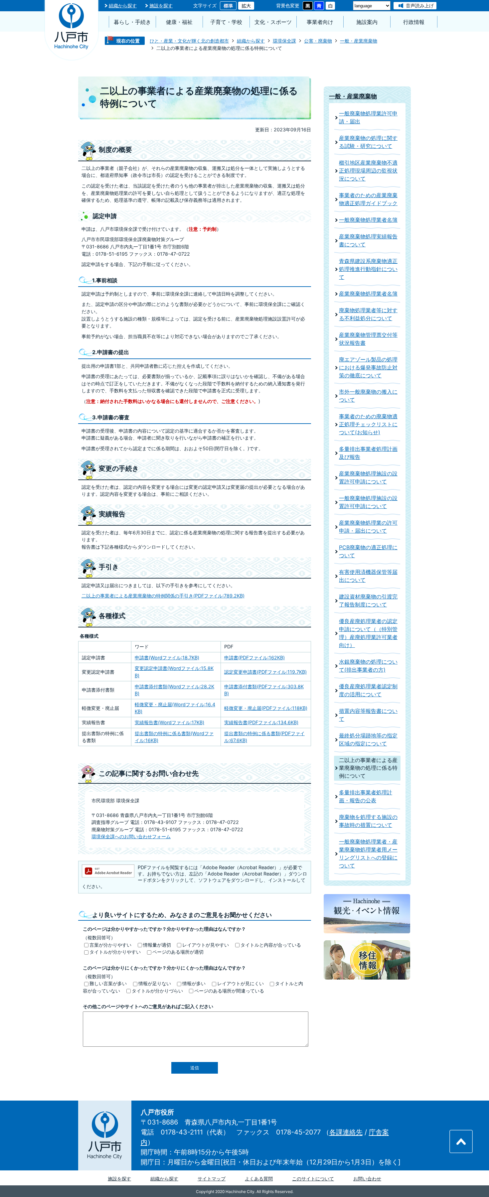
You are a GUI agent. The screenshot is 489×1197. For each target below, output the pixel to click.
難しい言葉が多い (108, 983)
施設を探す (161, 5)
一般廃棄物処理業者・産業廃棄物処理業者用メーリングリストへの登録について (368, 854)
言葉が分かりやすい (110, 945)
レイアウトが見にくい (240, 983)
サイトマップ (212, 1178)
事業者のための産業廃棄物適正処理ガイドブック (368, 199)
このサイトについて (313, 1178)
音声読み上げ (420, 5)
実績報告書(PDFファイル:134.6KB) (261, 722)
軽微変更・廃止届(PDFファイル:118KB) (265, 708)
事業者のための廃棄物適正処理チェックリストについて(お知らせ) (368, 424)
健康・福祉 (179, 22)
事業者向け (320, 22)
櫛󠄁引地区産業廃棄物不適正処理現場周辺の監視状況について (368, 171)
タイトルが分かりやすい (115, 952)
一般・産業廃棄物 (358, 41)
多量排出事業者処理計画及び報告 (368, 453)
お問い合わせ (367, 1178)
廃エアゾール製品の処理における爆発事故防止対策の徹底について (368, 367)
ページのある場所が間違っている (229, 991)
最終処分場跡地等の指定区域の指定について (368, 739)
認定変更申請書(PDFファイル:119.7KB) (265, 672)
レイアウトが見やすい (205, 945)
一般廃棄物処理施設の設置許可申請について (368, 502)
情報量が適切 (157, 945)
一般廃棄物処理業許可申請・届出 (368, 117)
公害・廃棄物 (318, 41)
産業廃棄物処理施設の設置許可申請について (368, 477)
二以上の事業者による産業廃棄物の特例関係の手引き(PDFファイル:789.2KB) (163, 595)
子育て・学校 (226, 22)
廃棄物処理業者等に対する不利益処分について (368, 314)
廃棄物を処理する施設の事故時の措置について (368, 821)
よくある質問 (259, 1178)
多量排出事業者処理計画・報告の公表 (365, 796)
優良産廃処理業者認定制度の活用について (368, 690)
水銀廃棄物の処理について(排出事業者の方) (368, 666)
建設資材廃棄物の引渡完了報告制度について (368, 601)
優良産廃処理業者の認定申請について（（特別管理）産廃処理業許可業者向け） (368, 633)
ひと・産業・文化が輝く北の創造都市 (189, 41)
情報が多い (194, 983)
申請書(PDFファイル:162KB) (254, 657)
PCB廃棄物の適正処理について (368, 551)
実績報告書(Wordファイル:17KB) (169, 722)
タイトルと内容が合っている (271, 945)
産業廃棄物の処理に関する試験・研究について (368, 142)
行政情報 (413, 22)
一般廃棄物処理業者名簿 (368, 220)
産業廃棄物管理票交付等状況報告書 (368, 339)
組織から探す (123, 5)
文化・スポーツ (273, 22)
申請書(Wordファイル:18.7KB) (167, 657)
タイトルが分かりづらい (157, 991)
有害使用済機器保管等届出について (368, 576)
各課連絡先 (346, 1132)
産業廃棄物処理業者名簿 (368, 294)
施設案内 (367, 22)
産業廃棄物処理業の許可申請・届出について (368, 527)
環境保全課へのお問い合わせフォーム (131, 836)
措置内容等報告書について (368, 715)
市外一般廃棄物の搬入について (368, 396)
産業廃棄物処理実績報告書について (368, 240)
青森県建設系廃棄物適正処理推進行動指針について (368, 269)
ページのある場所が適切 (178, 952)
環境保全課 (284, 41)
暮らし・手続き (132, 22)
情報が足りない (154, 983)
